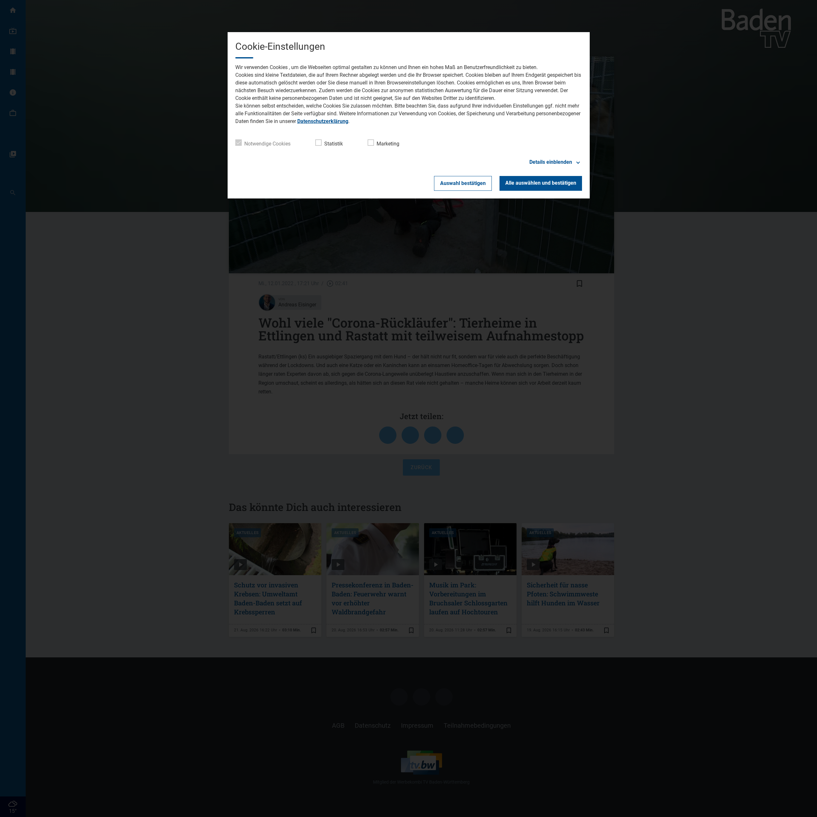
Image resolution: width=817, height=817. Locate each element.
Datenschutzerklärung (322, 121)
